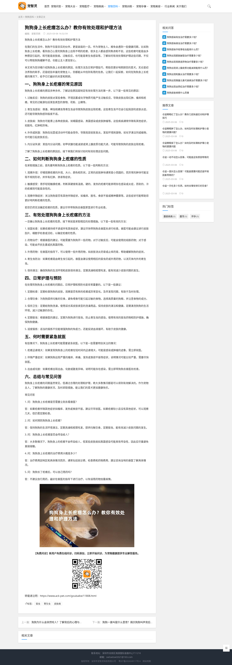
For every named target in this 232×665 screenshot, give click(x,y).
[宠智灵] (22, 9)
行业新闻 (170, 6)
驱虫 (38, 603)
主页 (20, 16)
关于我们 (181, 6)
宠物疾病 (99, 6)
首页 (46, 6)
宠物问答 (56, 6)
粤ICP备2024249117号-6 (130, 661)
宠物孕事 (141, 6)
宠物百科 (113, 6)
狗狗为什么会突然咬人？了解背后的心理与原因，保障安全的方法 (68, 622)
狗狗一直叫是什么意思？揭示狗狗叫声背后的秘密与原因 (134, 622)
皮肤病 (57, 603)
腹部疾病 (169, 216)
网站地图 (147, 661)
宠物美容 (155, 6)
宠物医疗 (84, 6)
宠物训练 (127, 6)
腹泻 (183, 216)
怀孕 (195, 216)
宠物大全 (70, 6)
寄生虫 (47, 603)
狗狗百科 (29, 16)
